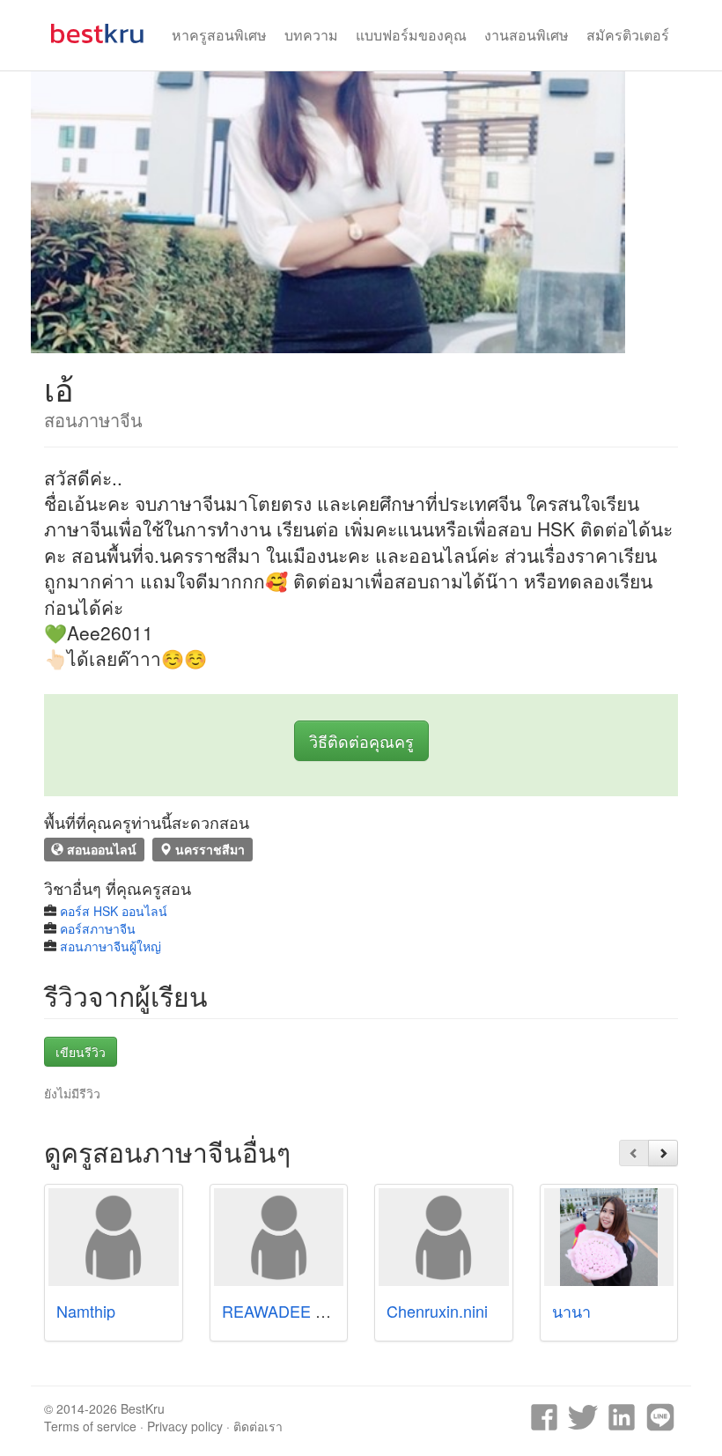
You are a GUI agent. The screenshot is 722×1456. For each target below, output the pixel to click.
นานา (571, 1310)
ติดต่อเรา (258, 1426)
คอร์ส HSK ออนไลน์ (113, 911)
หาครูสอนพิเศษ (219, 35)
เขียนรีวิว (80, 1052)
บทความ (311, 35)
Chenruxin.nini (437, 1310)
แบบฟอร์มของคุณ (411, 35)
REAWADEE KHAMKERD (313, 1310)
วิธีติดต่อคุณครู (361, 740)
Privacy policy (185, 1426)
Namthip (85, 1310)
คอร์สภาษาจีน (98, 928)
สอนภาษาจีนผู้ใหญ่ (110, 946)
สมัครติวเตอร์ (627, 35)
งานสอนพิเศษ (526, 35)
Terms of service (90, 1426)
